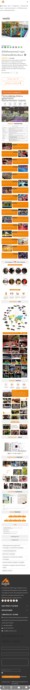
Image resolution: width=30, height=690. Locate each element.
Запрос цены (11, 79)
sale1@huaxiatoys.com (10, 630)
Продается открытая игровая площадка (13, 558)
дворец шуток (7, 570)
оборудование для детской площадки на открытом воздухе (13, 546)
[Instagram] (11, 601)
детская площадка (9, 554)
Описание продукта (12, 92)
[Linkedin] (5, 601)
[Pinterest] (14, 601)
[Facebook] (3, 601)
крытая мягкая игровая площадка (13, 562)
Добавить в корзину (12, 83)
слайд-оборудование (9, 551)
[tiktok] (17, 601)
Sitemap (16, 683)
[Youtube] (8, 601)
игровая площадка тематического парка (14, 566)
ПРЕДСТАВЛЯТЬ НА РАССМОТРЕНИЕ (12, 676)
